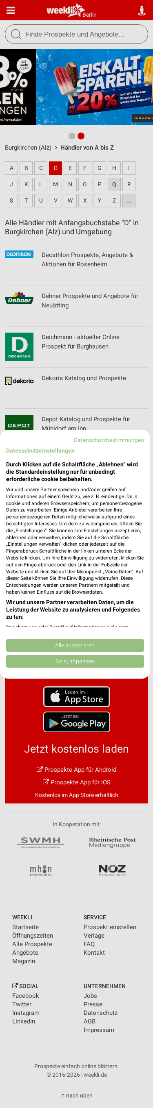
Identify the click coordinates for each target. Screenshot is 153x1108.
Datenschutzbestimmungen (109, 439)
